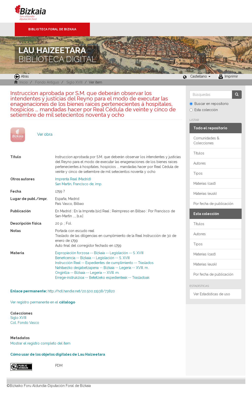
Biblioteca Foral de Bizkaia (52, 29)
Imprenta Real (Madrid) (73, 179)
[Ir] (237, 94)
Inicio (23, 82)
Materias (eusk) (205, 194)
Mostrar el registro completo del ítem (40, 343)
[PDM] (29, 367)
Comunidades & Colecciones (206, 140)
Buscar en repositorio (211, 104)
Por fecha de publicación (213, 204)
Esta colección (206, 110)
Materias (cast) (204, 183)
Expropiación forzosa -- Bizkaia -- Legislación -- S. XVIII (99, 253)
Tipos (198, 173)
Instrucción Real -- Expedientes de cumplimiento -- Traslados (104, 263)
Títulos (198, 153)
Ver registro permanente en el (42, 302)
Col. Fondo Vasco (24, 323)
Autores (199, 163)
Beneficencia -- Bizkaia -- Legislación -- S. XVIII (92, 258)
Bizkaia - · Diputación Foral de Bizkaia (35, 11)
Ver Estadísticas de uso (211, 294)
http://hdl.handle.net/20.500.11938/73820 (62, 291)
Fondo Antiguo (47, 82)
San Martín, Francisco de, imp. (78, 184)
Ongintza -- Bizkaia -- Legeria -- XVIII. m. (87, 273)
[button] (200, 76)
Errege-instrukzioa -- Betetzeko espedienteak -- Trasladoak (102, 278)
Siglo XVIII (74, 82)
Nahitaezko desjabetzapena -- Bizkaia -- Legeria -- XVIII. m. (102, 268)
